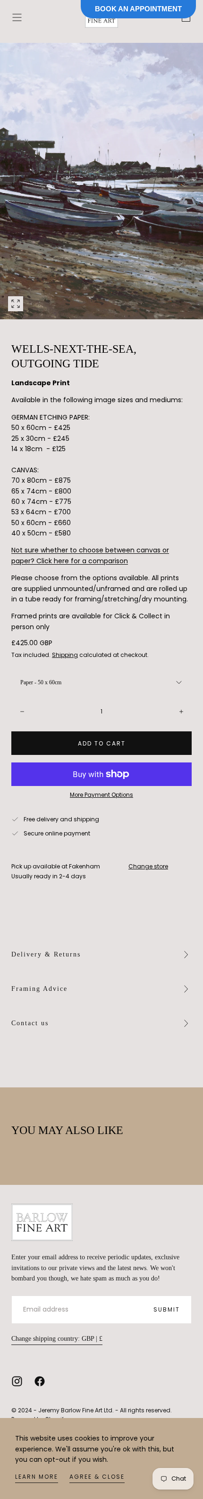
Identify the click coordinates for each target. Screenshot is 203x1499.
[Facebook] (39, 1381)
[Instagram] (17, 1381)
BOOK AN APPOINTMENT (138, 9)
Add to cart (102, 743)
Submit (166, 1309)
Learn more (36, 1477)
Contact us (30, 1023)
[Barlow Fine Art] (42, 1222)
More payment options (101, 795)
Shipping (65, 655)
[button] (17, 17)
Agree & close (97, 1477)
